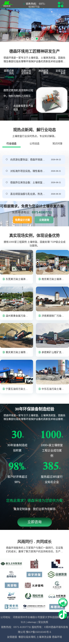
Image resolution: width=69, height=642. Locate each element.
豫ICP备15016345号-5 (38, 632)
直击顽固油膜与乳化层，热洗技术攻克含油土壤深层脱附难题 (27, 193)
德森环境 (57, 636)
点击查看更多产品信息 (23, 107)
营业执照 (43, 622)
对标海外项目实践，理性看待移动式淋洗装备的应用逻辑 (27, 171)
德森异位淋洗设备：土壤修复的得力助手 (27, 182)
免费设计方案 (22, 219)
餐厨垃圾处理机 (27, 636)
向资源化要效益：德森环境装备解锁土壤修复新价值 (27, 159)
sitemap (31, 622)
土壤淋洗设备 (44, 636)
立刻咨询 (44, 219)
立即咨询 (34, 522)
